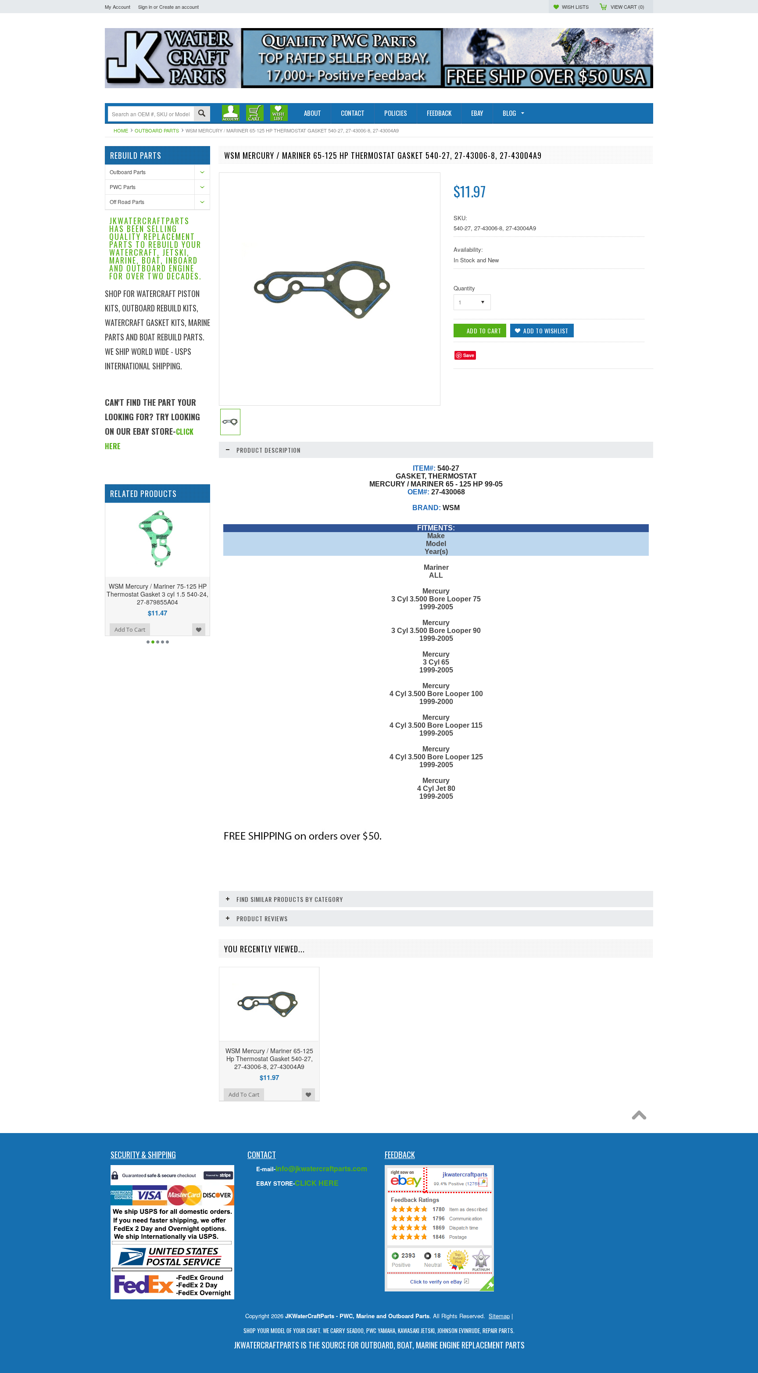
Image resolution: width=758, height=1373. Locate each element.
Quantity (464, 288)
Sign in (145, 6)
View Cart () (627, 6)
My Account (117, 6)
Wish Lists (575, 6)
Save (468, 355)
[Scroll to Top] (641, 1117)
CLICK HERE (317, 1183)
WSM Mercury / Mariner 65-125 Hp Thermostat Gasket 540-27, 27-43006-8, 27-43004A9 (269, 1058)
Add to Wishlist (106, 629)
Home (121, 130)
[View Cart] (255, 113)
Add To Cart (141, 629)
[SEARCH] (202, 114)
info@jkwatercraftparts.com (321, 1168)
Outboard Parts (157, 130)
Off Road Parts (127, 201)
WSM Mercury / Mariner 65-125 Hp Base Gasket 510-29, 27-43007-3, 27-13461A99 (169, 594)
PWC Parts (123, 186)
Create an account (179, 6)
